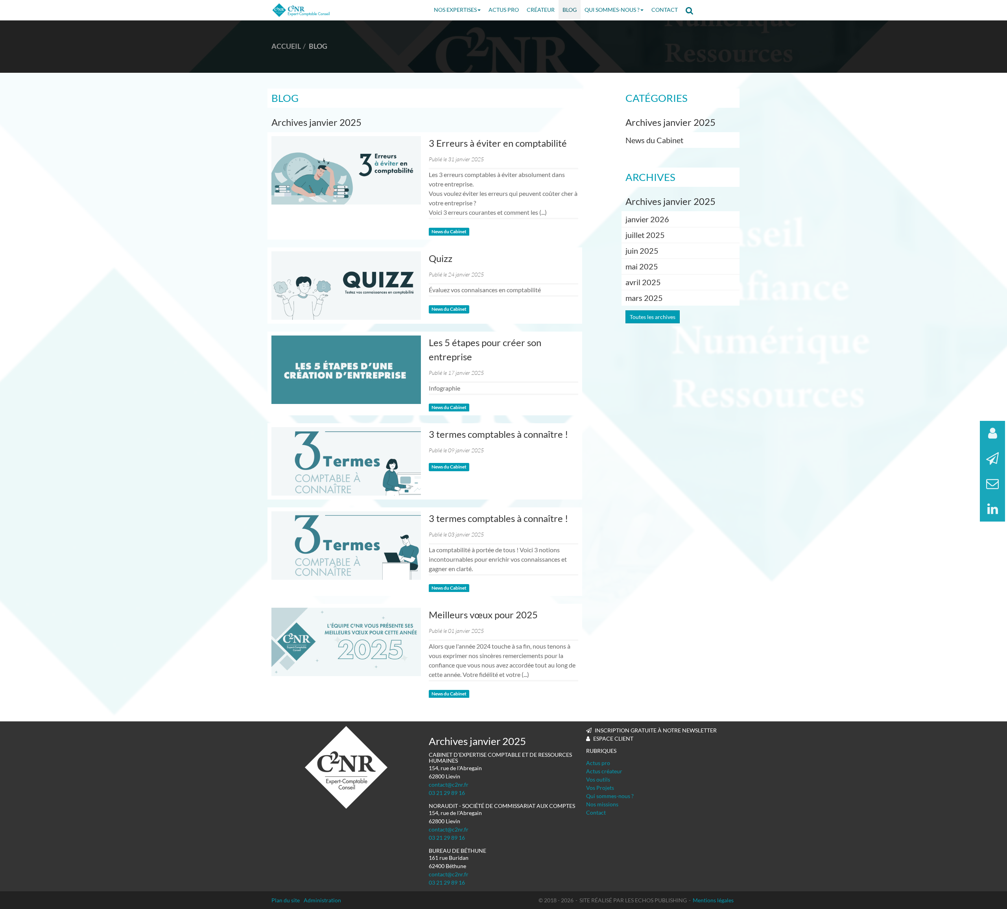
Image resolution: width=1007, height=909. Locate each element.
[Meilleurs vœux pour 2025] (346, 642)
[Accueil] (346, 767)
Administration (322, 900)
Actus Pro (504, 9)
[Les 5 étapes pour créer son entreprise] (346, 370)
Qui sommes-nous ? (612, 9)
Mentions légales (713, 900)
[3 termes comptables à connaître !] (346, 461)
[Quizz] (346, 285)
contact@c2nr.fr (448, 784)
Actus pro (598, 763)
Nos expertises (455, 9)
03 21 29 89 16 (447, 792)
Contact (664, 9)
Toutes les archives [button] (652, 316)
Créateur (541, 9)
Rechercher (692, 10)
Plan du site (285, 900)
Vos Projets (600, 787)
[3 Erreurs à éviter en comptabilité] (346, 170)
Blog (570, 9)
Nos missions (602, 804)
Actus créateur (604, 771)
